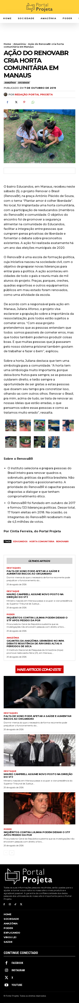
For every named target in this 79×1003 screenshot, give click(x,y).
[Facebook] (7, 102)
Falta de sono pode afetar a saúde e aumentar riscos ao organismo (33, 572)
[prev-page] (6, 852)
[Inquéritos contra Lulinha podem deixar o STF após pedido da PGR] (39, 808)
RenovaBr (62, 541)
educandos (20, 541)
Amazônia (19, 44)
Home (7, 44)
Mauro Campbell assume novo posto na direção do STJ (35, 595)
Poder (11, 614)
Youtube (17, 985)
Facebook (17, 962)
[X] (15, 102)
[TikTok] (15, 904)
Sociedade (23, 82)
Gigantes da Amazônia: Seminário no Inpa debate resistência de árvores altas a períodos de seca (35, 643)
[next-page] (12, 852)
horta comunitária (41, 541)
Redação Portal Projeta (34, 94)
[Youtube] (6, 985)
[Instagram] (10, 904)
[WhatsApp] (32, 102)
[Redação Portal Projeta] (6, 94)
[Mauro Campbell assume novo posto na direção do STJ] (39, 750)
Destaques (14, 568)
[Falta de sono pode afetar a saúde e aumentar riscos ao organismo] (39, 692)
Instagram (18, 970)
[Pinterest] (24, 102)
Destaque (13, 591)
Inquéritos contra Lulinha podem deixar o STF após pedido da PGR (37, 619)
